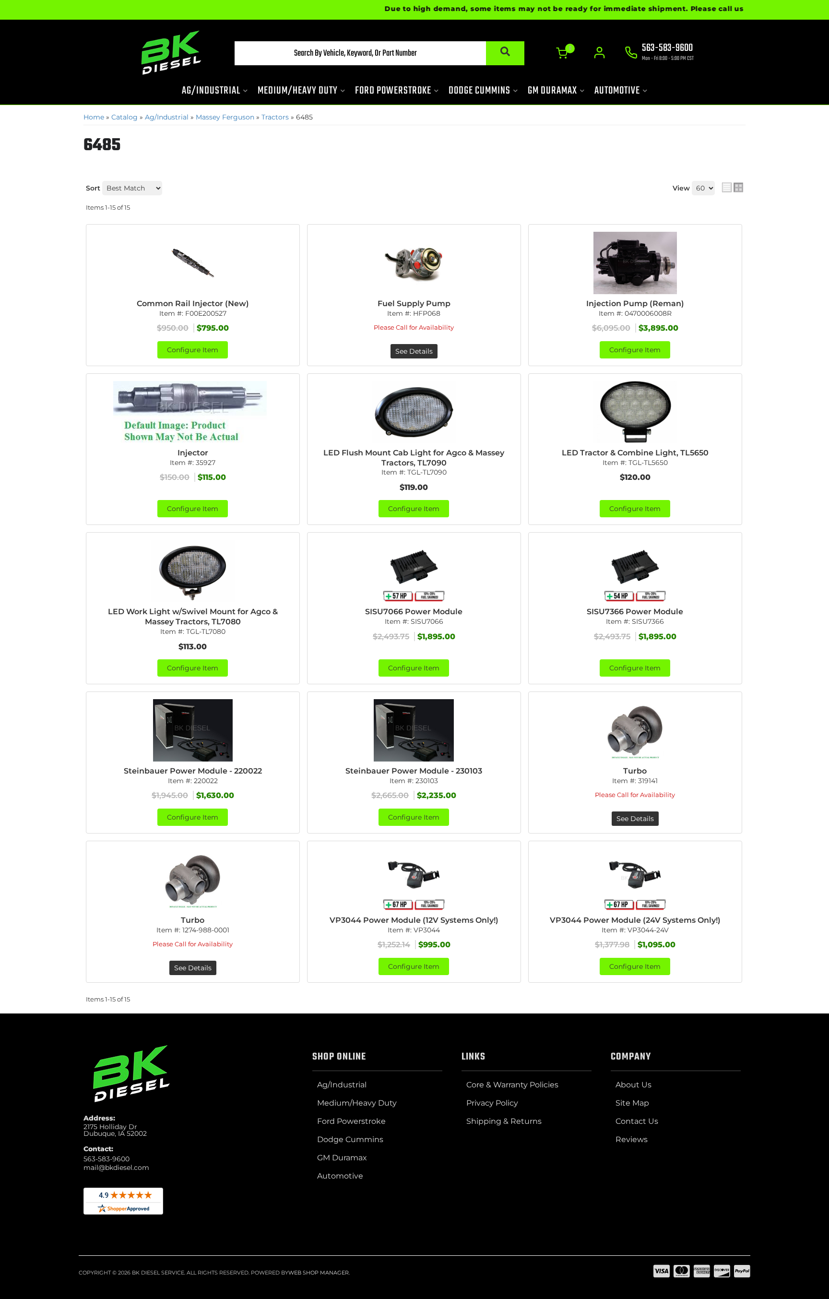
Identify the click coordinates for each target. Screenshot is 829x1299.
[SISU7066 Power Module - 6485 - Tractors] (414, 571)
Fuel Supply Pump (414, 303)
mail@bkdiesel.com (116, 1167)
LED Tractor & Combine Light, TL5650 (635, 452)
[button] (379, 53)
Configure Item (192, 350)
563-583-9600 (106, 1159)
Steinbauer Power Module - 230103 (413, 770)
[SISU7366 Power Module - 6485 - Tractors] (635, 571)
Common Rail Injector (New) (193, 303)
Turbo (635, 770)
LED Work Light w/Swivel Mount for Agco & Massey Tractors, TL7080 (193, 616)
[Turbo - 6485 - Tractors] (635, 730)
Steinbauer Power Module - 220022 (193, 770)
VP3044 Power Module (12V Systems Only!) (414, 920)
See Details (414, 351)
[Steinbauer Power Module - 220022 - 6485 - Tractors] (193, 730)
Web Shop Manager (318, 1272)
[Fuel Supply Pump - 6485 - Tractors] (414, 263)
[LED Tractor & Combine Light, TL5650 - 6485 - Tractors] (635, 412)
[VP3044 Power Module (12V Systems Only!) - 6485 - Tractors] (414, 879)
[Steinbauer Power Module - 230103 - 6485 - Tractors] (414, 730)
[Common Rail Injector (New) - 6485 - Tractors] (193, 263)
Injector (193, 452)
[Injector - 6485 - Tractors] (193, 412)
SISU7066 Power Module (413, 611)
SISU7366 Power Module (635, 611)
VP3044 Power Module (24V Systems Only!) (635, 920)
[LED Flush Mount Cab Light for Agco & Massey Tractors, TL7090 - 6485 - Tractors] (414, 412)
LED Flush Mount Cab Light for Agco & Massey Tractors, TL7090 (413, 457)
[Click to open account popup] (599, 53)
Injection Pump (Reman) (635, 303)
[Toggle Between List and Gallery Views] (732, 187)
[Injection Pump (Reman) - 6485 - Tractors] (635, 263)
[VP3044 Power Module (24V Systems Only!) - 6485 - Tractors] (635, 879)
